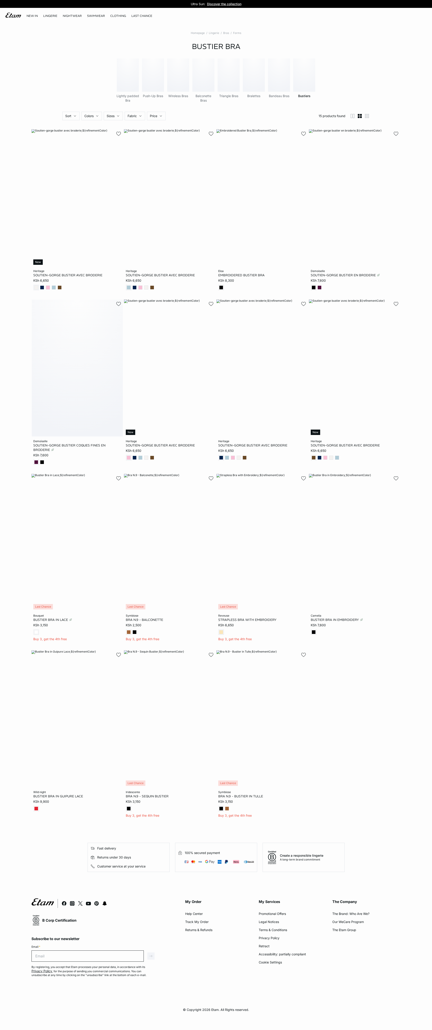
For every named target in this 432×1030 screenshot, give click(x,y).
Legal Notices (269, 922)
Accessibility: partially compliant (282, 954)
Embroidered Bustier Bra (241, 275)
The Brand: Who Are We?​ (350, 914)
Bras (226, 33)
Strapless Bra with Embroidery (247, 620)
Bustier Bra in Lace (51, 620)
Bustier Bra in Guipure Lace (58, 796)
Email (36, 946)
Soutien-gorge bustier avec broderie (67, 275)
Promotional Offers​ (272, 914)
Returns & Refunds (198, 930)
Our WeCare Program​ (348, 922)
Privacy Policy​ (269, 938)
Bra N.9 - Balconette (144, 620)
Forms (237, 33)
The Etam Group (344, 930)
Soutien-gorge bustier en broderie (344, 275)
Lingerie (214, 33)
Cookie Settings (270, 962)
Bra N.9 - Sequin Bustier (147, 796)
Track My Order (197, 922)
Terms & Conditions (273, 930)
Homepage (198, 33)
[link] (32, 16)
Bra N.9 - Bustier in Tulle (240, 796)
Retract (264, 946)
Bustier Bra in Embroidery (335, 620)
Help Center (194, 914)
